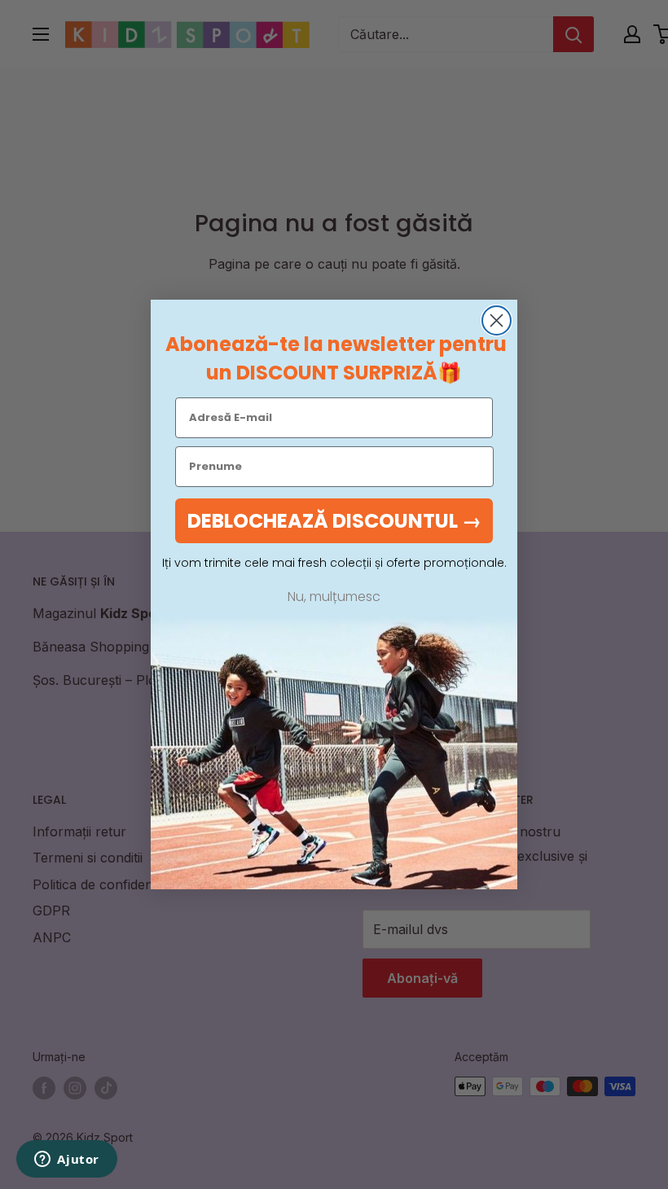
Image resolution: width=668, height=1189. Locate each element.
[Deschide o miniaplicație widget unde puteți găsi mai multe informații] (66, 1160)
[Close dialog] (496, 320)
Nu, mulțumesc (334, 597)
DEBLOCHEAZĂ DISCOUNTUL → (334, 520)
